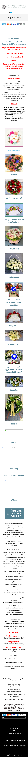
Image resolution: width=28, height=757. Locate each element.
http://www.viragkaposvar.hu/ (14, 644)
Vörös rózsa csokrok (14, 198)
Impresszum (14, 728)
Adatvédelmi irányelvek (14, 733)
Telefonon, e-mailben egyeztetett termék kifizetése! (14, 302)
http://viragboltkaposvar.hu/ (14, 638)
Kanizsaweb (18, 755)
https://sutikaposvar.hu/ (14, 691)
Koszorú (14, 424)
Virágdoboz (14, 249)
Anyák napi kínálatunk (14, 150)
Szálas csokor (14, 344)
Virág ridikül (14, 326)
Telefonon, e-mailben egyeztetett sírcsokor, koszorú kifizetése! (14, 369)
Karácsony (14, 469)
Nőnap (14, 500)
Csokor (14, 174)
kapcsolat (20, 608)
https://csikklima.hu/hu (14, 686)
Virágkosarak (14, 277)
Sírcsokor (14, 390)
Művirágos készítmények (14, 475)
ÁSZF (14, 730)
